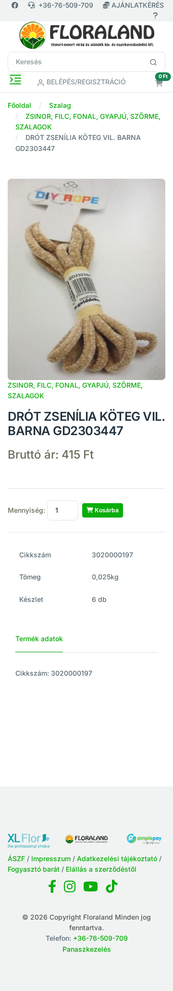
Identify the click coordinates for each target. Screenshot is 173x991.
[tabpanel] (86, 673)
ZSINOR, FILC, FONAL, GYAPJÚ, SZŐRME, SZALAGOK (75, 390)
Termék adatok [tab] (39, 638)
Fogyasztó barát (34, 869)
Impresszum (51, 858)
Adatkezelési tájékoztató (117, 858)
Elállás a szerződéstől (101, 869)
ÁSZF (16, 858)
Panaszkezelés (86, 949)
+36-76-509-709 (65, 5)
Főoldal (19, 105)
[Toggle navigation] (15, 79)
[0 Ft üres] (159, 83)
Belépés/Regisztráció (85, 82)
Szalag (60, 105)
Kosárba (106, 510)
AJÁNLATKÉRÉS (137, 5)
